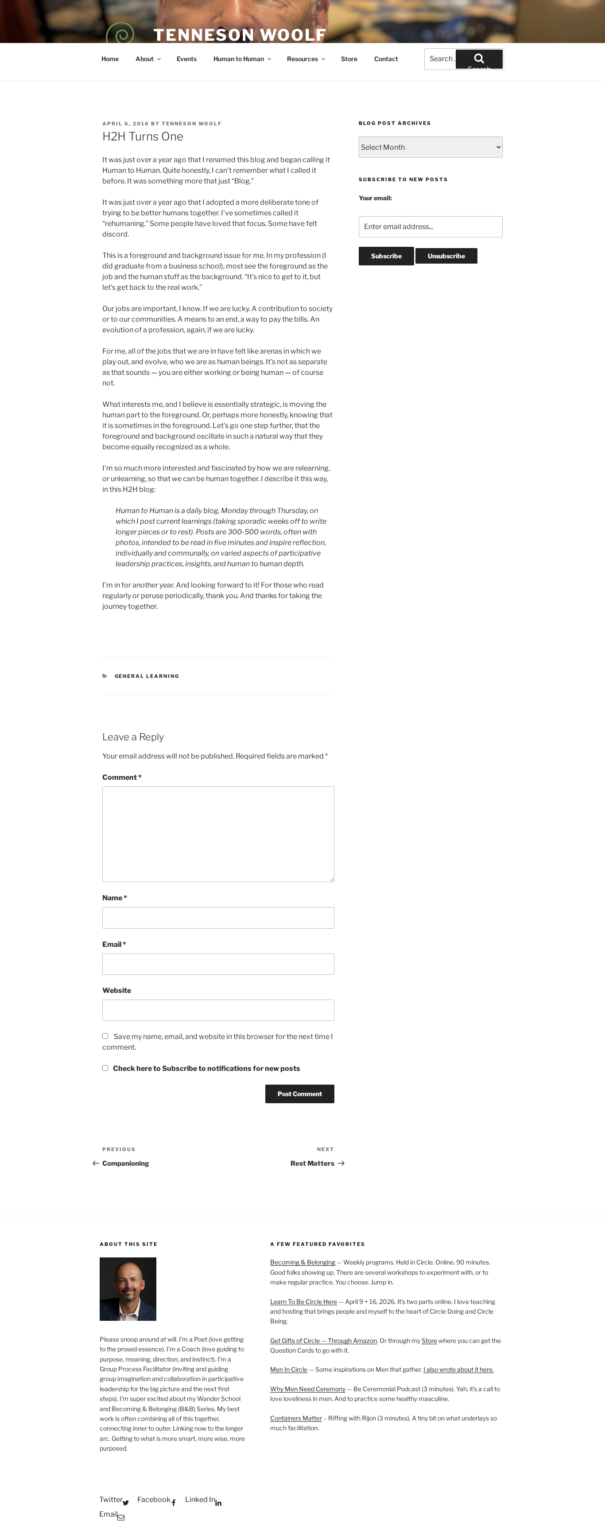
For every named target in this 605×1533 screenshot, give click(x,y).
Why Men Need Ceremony (307, 1389)
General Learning (147, 676)
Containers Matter (296, 1418)
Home (110, 58)
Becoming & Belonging (302, 1262)
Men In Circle (288, 1369)
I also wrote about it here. (458, 1369)
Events (187, 58)
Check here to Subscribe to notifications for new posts (206, 1068)
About (145, 58)
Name (114, 898)
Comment (122, 777)
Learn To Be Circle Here (303, 1301)
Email (114, 944)
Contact (386, 58)
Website (116, 990)
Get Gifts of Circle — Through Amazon (323, 1340)
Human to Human (238, 58)
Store (349, 58)
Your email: (375, 198)
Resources (302, 58)
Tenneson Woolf (240, 35)
